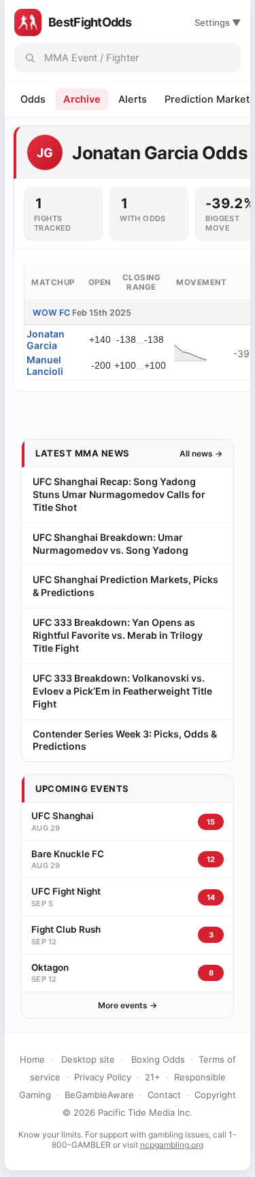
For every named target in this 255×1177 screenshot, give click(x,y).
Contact (164, 1094)
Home (32, 1059)
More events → (127, 1005)
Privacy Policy (102, 1077)
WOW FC (51, 313)
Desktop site (88, 1059)
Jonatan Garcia (46, 339)
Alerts (132, 99)
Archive (82, 99)
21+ (152, 1077)
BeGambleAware (99, 1094)
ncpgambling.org (171, 1145)
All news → (201, 453)
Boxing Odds (158, 1059)
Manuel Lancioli (45, 365)
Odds (33, 99)
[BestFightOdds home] (27, 22)
